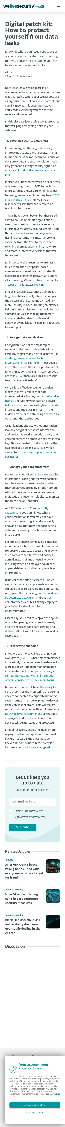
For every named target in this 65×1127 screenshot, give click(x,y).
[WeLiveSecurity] (23, 6)
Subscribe (22, 827)
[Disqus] (32, 996)
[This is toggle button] (58, 6)
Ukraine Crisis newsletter (28, 811)
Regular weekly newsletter (29, 817)
